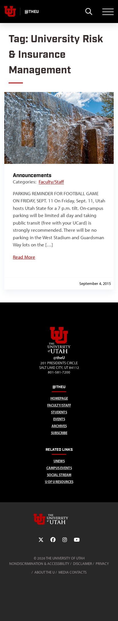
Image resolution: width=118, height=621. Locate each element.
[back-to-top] (111, 610)
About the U (44, 572)
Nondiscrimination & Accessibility (39, 563)
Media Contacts (72, 572)
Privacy (102, 563)
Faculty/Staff (51, 182)
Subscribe (59, 433)
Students (59, 412)
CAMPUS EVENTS (59, 468)
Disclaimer (82, 563)
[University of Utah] (59, 519)
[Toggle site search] (88, 11)
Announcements (32, 175)
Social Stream (59, 475)
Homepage (59, 398)
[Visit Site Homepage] (59, 352)
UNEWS (59, 461)
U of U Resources (59, 482)
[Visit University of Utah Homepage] (10, 11)
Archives (59, 426)
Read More (24, 257)
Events (59, 419)
